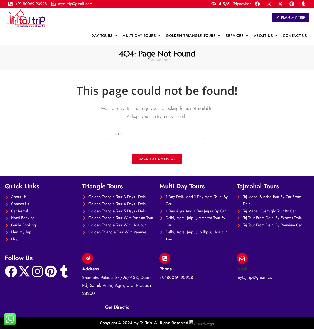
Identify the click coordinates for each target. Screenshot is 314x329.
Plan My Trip (292, 17)
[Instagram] (37, 271)
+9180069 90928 (176, 277)
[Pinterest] (51, 271)
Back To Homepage (157, 158)
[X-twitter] (24, 271)
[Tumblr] (64, 271)
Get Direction (118, 307)
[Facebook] (11, 271)
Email (242, 269)
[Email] (242, 258)
